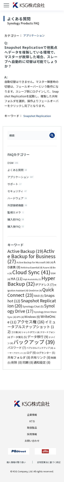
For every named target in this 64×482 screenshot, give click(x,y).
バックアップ (34, 341)
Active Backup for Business (31, 256)
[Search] (52, 135)
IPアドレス (44, 284)
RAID (39, 296)
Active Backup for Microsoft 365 (35, 262)
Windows (32, 317)
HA (17, 278)
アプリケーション (34, 35)
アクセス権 (30, 321)
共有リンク (40, 357)
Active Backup (25, 251)
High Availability (32, 279)
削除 (16, 362)
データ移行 (37, 336)
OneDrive (35, 290)
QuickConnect (30, 292)
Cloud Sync (31, 272)
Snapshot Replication (31, 303)
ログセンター (45, 352)
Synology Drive (31, 308)
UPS (20, 317)
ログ (31, 352)
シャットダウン (30, 332)
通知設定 (42, 362)
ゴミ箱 (16, 332)
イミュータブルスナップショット (31, 326)
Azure (47, 267)
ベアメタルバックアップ (39, 347)
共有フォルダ (18, 357)
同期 (27, 362)
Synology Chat (33, 306)
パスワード (16, 347)
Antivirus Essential (31, 267)
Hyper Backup (31, 280)
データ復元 (19, 337)
